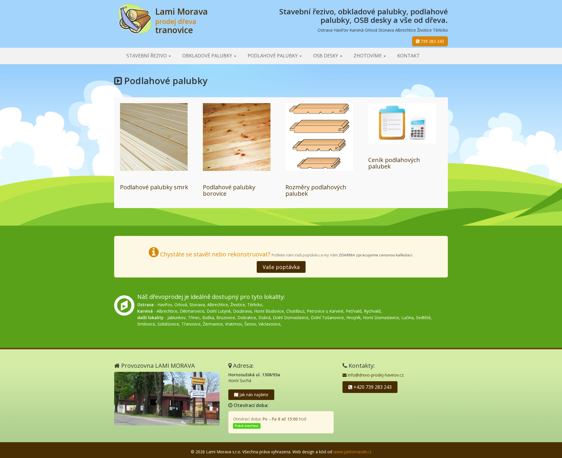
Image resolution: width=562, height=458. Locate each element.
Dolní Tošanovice (327, 317)
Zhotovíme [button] (368, 55)
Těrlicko (254, 304)
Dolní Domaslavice (291, 317)
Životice (237, 304)
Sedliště (423, 317)
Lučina (407, 317)
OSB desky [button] (326, 55)
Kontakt (408, 55)
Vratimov (233, 324)
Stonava (197, 304)
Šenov (250, 324)
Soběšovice (168, 324)
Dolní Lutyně (219, 311)
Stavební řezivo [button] (147, 55)
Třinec (194, 317)
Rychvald (372, 311)
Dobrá (264, 317)
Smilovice (146, 324)
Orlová (180, 304)
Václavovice (269, 324)
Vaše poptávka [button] (281, 266)
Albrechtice (217, 304)
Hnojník (353, 317)
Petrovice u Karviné (325, 311)
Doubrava (242, 311)
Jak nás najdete (253, 394)
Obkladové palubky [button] (207, 55)
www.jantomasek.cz (352, 451)
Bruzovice (225, 317)
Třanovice (191, 324)
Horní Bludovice (269, 311)
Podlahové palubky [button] (273, 55)
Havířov (164, 304)
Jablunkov (176, 317)
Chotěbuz (295, 311)
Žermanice (213, 324)
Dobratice (246, 317)
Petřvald (353, 311)
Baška (208, 317)
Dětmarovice (192, 311)
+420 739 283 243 (372, 387)
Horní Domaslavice (381, 317)
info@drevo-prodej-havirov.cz (375, 375)
